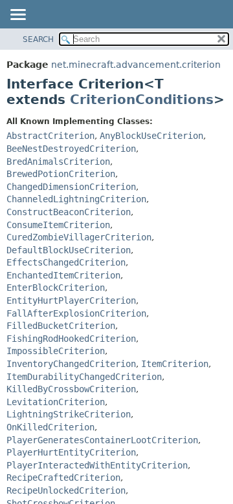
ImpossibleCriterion (55, 351)
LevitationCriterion (55, 402)
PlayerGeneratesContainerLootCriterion (102, 440)
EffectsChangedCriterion (66, 262)
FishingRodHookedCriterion (71, 338)
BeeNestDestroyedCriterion (71, 148)
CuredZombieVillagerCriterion (78, 237)
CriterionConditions (142, 99)
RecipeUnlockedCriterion (66, 490)
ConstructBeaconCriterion (68, 212)
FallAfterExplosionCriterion (76, 313)
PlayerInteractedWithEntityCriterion (97, 465)
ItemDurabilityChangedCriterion (84, 377)
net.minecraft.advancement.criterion (136, 64)
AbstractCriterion (50, 136)
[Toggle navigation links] (17, 15)
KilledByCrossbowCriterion (71, 389)
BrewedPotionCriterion (60, 174)
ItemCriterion (174, 364)
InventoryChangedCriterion (71, 364)
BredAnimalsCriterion (58, 161)
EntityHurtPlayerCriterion (71, 300)
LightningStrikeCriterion (68, 414)
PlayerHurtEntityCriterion (71, 452)
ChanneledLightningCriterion (76, 199)
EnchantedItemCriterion (63, 275)
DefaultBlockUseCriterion (68, 250)
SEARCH (38, 39)
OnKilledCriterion (50, 427)
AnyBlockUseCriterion (151, 136)
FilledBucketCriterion (60, 325)
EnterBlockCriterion (55, 287)
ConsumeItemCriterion (58, 225)
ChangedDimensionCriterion (71, 187)
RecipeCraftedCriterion (63, 477)
